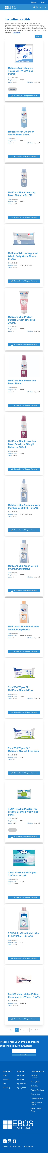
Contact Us (34, 1086)
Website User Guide (37, 1090)
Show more (17, 33)
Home (5, 1076)
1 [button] (16, 1030)
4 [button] (27, 1030)
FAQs (4, 1084)
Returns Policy (35, 1094)
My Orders (20, 1080)
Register (34, 2)
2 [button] (20, 1030)
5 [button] (31, 1030)
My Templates (21, 1084)
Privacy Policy (35, 1082)
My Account (21, 1076)
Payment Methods (37, 1098)
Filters (38, 36)
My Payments (21, 1088)
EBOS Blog (6, 1088)
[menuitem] (24, 1141)
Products (6, 1080)
